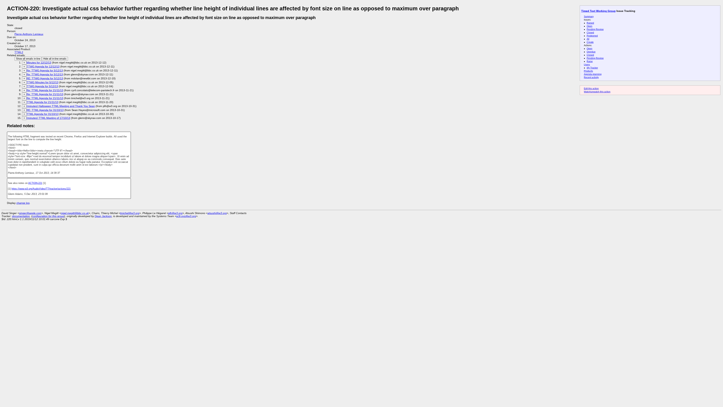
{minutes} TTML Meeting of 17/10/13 (48, 117)
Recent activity (591, 77)
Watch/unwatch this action (597, 91)
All (588, 39)
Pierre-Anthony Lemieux (28, 34)
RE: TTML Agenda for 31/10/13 (45, 110)
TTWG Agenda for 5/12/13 (42, 86)
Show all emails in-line (28, 58)
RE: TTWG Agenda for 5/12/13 (45, 78)
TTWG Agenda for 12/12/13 (43, 66)
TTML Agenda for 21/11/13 (42, 102)
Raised (590, 23)
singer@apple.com (30, 213)
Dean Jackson (103, 216)
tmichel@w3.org (129, 213)
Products (588, 71)
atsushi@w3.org (217, 213)
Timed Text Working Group (598, 10)
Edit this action (591, 88)
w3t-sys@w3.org (186, 216)
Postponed (592, 35)
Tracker (592, 68)
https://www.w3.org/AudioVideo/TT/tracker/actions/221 (41, 188)
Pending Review (595, 29)
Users (587, 64)
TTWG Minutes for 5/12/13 (42, 82)
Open (589, 26)
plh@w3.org (175, 213)
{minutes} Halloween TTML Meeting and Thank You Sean (61, 106)
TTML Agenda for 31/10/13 (43, 114)
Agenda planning (593, 74)
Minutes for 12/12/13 (39, 62)
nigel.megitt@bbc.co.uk (75, 213)
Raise (590, 61)
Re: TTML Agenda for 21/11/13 (45, 90)
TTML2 (18, 52)
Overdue (591, 51)
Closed (590, 32)
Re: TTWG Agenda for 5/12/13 (45, 70)
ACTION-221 (35, 183)
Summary (589, 16)
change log (23, 202)
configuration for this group (48, 216)
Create (590, 42)
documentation (21, 216)
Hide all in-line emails (54, 58)
